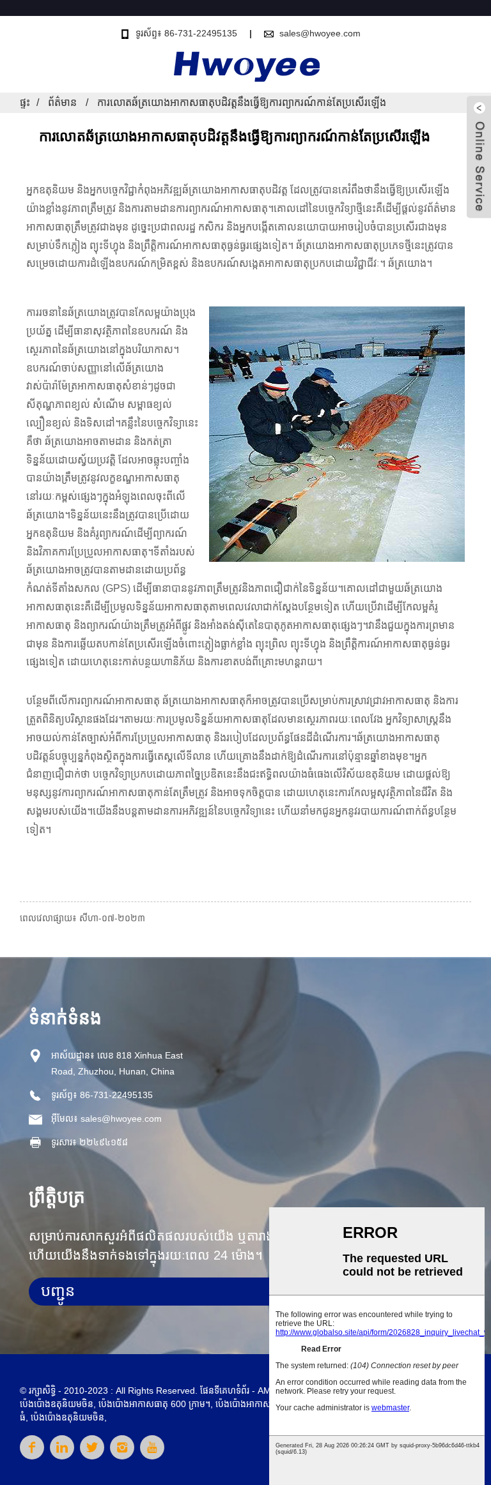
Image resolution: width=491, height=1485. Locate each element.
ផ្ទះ (25, 102)
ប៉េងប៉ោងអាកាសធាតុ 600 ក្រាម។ (154, 1404)
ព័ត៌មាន (62, 102)
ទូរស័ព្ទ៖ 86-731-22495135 (186, 33)
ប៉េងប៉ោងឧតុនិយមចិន (56, 1404)
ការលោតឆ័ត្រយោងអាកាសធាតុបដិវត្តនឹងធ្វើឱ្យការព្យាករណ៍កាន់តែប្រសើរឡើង (241, 102)
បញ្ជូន (58, 1291)
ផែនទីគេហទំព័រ (224, 1390)
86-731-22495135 (116, 1095)
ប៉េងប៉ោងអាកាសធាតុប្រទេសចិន (268, 1404)
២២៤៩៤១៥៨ (103, 1142)
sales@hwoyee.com (320, 33)
